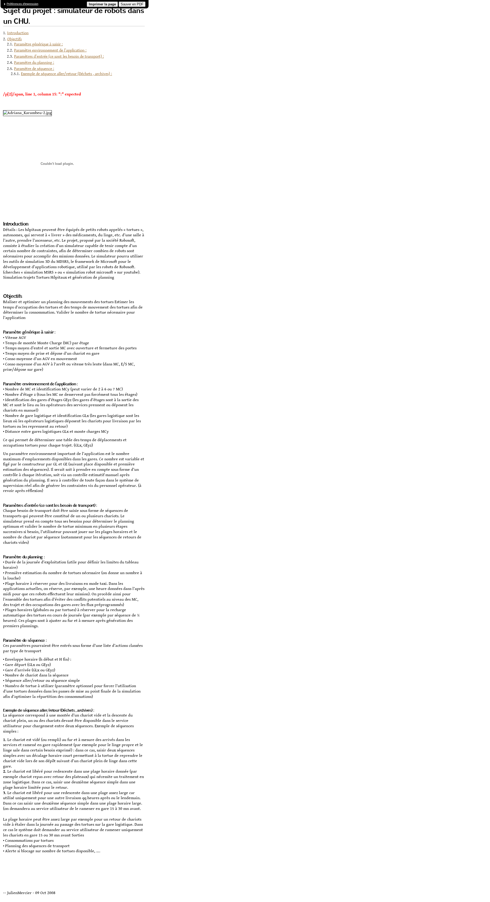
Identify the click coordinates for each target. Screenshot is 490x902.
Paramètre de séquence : (34, 68)
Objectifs (14, 39)
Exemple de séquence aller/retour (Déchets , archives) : (66, 73)
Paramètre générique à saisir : (38, 44)
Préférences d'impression (22, 3)
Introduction (18, 33)
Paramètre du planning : (34, 62)
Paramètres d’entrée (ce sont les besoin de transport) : (59, 56)
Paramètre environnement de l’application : (50, 50)
